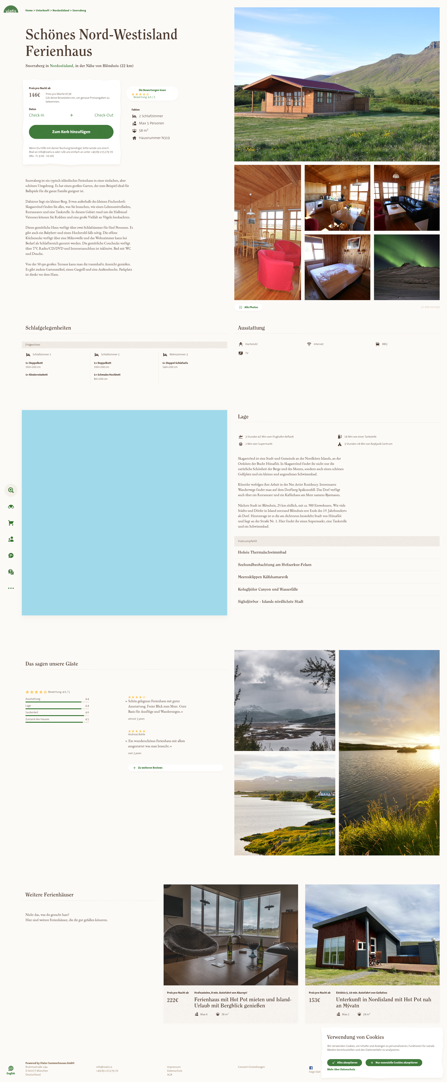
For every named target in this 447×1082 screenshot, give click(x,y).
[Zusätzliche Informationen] (11, 588)
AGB (169, 1074)
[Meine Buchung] (11, 539)
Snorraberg (79, 10)
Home (29, 10)
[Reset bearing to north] (221, 429)
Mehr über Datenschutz (341, 1069)
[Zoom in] (221, 415)
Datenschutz (174, 1071)
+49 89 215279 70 (107, 1071)
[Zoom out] (221, 422)
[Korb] (11, 523)
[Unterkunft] (11, 490)
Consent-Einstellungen (251, 1067)
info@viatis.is (104, 1067)
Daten (32, 109)
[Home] (11, 6)
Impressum (174, 1067)
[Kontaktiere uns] (11, 555)
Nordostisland (61, 10)
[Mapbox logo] (33, 611)
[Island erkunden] (11, 506)
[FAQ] (11, 571)
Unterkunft (42, 10)
